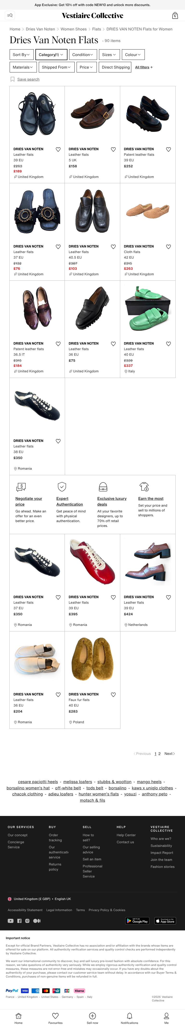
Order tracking (55, 838)
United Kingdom (28, 997)
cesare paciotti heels (38, 782)
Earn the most (151, 498)
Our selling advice (91, 850)
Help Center (126, 835)
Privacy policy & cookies (107, 910)
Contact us (125, 842)
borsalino (117, 788)
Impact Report (162, 852)
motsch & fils (92, 800)
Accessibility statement (25, 910)
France (10, 997)
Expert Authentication (69, 501)
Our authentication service (60, 852)
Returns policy (55, 867)
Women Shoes (74, 29)
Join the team (161, 859)
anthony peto (154, 794)
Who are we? (161, 838)
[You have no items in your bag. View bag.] (175, 15)
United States (50, 997)
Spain (80, 997)
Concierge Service (16, 845)
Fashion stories (162, 866)
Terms (80, 910)
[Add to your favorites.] (58, 149)
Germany (67, 997)
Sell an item (92, 859)
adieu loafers (60, 794)
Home (15, 29)
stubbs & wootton (115, 782)
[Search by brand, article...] (10, 15)
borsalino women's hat (28, 788)
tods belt (94, 788)
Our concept (17, 835)
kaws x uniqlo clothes (152, 788)
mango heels (149, 782)
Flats (96, 29)
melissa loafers (77, 782)
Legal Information (59, 910)
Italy (89, 997)
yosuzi (130, 794)
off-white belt (68, 788)
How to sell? (88, 838)
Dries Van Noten (40, 29)
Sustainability (161, 845)
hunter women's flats (99, 794)
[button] (175, 15)
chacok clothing (27, 794)
